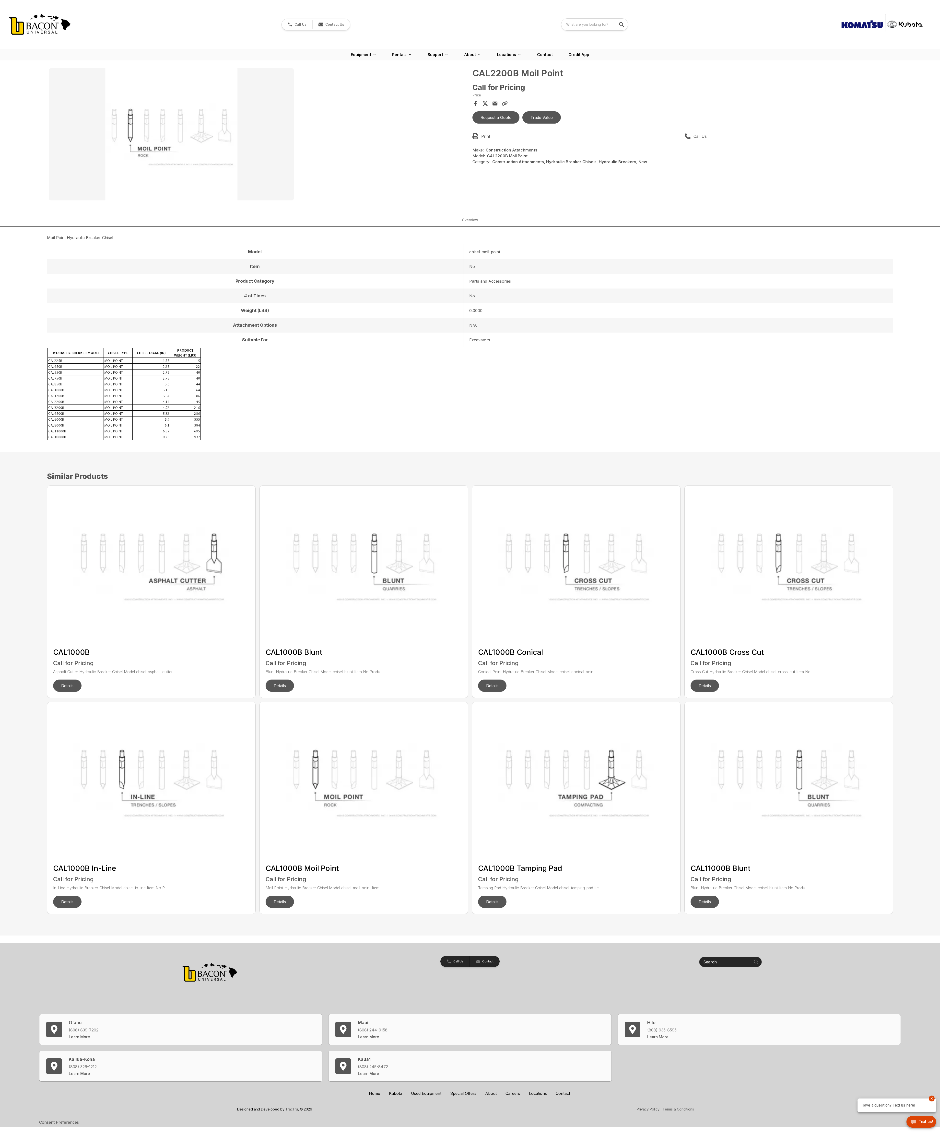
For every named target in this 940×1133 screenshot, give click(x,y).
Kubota (395, 1093)
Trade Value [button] (541, 117)
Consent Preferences (59, 1122)
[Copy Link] (505, 103)
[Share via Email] (495, 103)
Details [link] (67, 685)
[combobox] (594, 24)
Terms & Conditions (678, 1109)
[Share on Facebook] (475, 103)
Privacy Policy (648, 1109)
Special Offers (463, 1093)
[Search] (756, 961)
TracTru (291, 1109)
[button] (297, 24)
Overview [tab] (470, 220)
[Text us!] (921, 1122)
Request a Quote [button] (496, 117)
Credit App (578, 54)
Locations (538, 1093)
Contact (545, 54)
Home (374, 1093)
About (491, 1093)
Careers (512, 1093)
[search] (622, 24)
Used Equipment (426, 1093)
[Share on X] (485, 103)
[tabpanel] (258, 135)
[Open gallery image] (171, 134)
